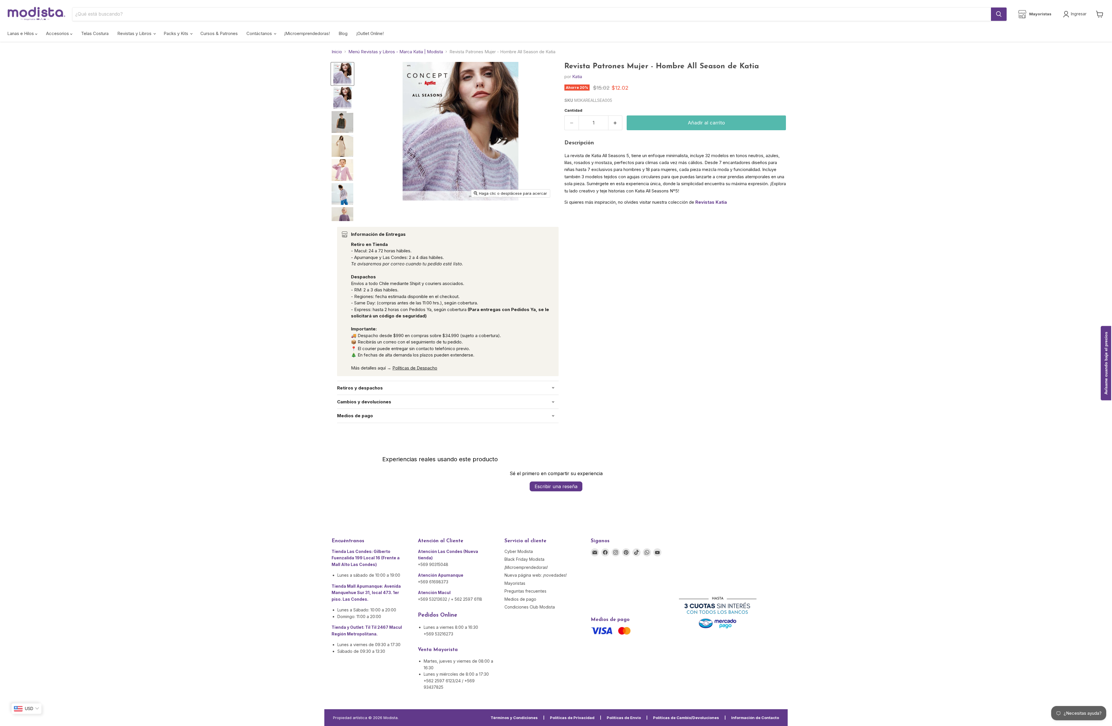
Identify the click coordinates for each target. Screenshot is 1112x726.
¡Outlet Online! (370, 33)
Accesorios (58, 33)
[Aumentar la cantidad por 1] (615, 122)
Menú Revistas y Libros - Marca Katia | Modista (395, 51)
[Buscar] (999, 14)
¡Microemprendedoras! (307, 33)
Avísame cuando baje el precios (1106, 363)
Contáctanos (259, 33)
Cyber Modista (518, 551)
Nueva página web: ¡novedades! (535, 575)
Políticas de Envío (624, 717)
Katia (577, 76)
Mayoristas (514, 583)
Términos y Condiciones (514, 717)
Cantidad (573, 110)
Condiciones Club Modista (529, 606)
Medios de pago (520, 599)
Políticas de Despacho (414, 368)
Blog (343, 33)
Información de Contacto (755, 717)
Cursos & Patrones (219, 33)
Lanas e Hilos (21, 33)
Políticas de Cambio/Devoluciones (686, 717)
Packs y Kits (176, 33)
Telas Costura (95, 33)
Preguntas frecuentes (525, 591)
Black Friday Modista (524, 559)
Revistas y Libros (135, 33)
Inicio (337, 51)
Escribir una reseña (556, 486)
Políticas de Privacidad (572, 717)
